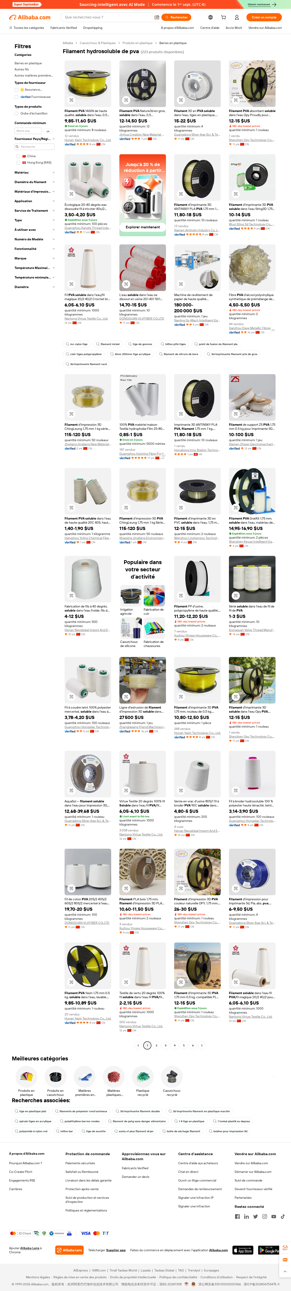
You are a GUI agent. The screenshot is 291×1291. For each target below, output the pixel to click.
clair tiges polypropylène (86, 354)
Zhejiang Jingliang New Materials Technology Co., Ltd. (88, 444)
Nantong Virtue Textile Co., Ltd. (86, 318)
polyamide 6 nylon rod (33, 1131)
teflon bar (66, 1131)
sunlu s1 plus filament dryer (136, 1131)
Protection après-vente (82, 1189)
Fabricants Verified (135, 1168)
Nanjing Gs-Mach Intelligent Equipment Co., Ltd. (197, 320)
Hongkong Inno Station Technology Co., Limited (197, 450)
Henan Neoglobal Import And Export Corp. (88, 630)
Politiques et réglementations (86, 1210)
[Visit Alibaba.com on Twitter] (255, 1216)
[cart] (224, 18)
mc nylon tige (79, 344)
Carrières (15, 1189)
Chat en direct (188, 1172)
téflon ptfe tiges (175, 344)
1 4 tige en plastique (191, 1121)
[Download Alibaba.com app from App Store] (242, 1250)
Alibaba (68, 43)
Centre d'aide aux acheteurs (198, 1163)
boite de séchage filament (183, 1131)
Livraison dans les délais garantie (88, 1180)
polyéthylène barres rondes (82, 1121)
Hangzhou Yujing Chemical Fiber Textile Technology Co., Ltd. (88, 538)
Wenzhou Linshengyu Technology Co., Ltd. (197, 538)
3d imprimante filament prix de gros (234, 354)
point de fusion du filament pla (218, 344)
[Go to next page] (202, 1045)
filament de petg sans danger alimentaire (139, 1121)
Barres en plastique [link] (173, 43)
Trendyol (194, 1270)
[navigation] (34, 544)
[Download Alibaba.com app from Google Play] (270, 1250)
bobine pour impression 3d (230, 1131)
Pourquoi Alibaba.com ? (25, 1163)
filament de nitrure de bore (181, 354)
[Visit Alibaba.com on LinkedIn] (246, 1216)
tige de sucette (96, 1131)
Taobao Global (164, 1270)
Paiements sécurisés (80, 1163)
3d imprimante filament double (140, 1111)
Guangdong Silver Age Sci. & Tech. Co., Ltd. (197, 134)
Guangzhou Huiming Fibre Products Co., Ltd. (142, 453)
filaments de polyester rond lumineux (83, 1111)
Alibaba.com (218, 1250)
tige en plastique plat (32, 1111)
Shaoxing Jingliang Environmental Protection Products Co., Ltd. (142, 538)
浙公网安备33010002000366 (219, 1284)
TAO (181, 1270)
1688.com (99, 1270)
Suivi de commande (248, 1180)
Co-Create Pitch (20, 1172)
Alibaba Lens (29, 1248)
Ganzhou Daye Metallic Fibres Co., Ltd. (252, 328)
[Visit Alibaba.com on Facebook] (237, 1216)
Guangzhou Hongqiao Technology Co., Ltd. (88, 727)
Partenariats (243, 1197)
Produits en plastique (138, 43)
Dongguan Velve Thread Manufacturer (252, 630)
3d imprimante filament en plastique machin (201, 1111)
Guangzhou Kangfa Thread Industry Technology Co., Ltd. (88, 228)
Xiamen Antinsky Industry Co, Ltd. (197, 230)
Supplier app (116, 1250)
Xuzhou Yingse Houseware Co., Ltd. (197, 635)
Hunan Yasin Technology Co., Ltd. (88, 140)
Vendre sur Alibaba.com (251, 1163)
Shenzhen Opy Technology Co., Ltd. (252, 140)
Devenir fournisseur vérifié (253, 1189)
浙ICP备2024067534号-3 (261, 1284)
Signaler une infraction (194, 1206)
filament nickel (110, 344)
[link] (285, 1248)
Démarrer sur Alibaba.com (253, 1172)
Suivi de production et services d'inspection (87, 1200)
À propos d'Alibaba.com (26, 1153)
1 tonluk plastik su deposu (234, 1121)
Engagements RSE (22, 1180)
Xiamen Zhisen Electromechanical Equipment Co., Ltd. (252, 444)
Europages (211, 1270)
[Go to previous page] (138, 1045)
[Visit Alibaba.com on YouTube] (273, 1216)
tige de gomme (142, 344)
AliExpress (80, 1270)
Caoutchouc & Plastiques (98, 43)
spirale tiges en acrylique (35, 1121)
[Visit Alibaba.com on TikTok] (283, 1216)
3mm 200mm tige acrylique (133, 354)
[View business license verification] (186, 1284)
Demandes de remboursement (200, 1189)
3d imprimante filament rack (88, 364)
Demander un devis (135, 1177)
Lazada (146, 1270)
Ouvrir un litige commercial (197, 1180)
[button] (157, 17)
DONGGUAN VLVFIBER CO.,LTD (141, 318)
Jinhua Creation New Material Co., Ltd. (142, 134)
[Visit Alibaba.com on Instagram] (264, 1216)
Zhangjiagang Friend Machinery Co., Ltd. (142, 727)
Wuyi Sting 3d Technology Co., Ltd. (252, 224)
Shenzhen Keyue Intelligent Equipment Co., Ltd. (252, 541)
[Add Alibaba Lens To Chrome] (69, 1250)
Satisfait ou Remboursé (81, 1172)
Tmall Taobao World (123, 1270)
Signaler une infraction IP (196, 1197)
